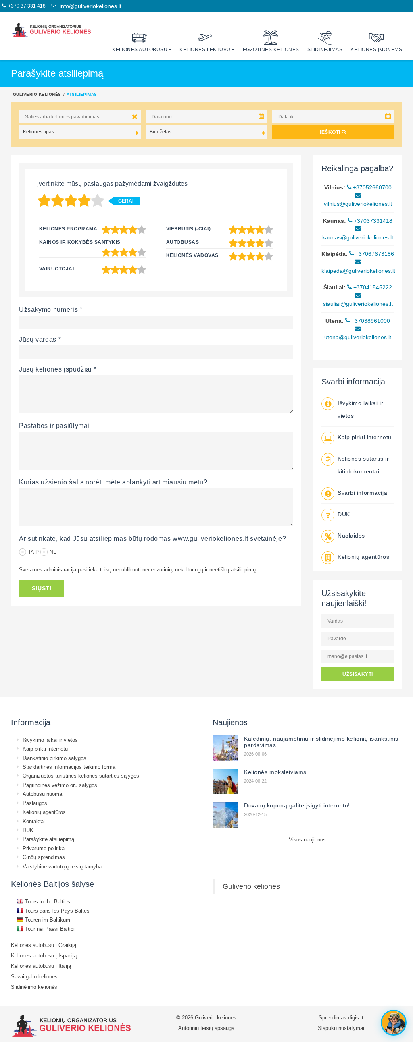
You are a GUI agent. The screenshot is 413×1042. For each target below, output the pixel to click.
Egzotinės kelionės (271, 49)
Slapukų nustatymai (341, 1028)
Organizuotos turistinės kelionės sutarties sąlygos (81, 775)
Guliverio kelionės (37, 94)
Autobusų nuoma (42, 794)
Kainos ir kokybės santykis (79, 242)
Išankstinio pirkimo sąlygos (54, 758)
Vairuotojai (56, 269)
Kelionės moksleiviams (275, 772)
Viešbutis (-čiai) (188, 229)
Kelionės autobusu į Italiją (41, 966)
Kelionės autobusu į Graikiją (43, 945)
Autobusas (182, 242)
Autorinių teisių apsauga (206, 1028)
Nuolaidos (351, 535)
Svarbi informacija (362, 493)
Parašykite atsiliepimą (48, 839)
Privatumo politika (44, 848)
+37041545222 (372, 287)
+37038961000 (370, 321)
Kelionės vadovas (192, 255)
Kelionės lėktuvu (205, 49)
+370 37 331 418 (26, 6)
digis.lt (355, 1017)
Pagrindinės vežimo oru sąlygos (60, 785)
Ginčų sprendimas (44, 857)
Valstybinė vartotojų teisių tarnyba (62, 866)
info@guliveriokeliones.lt (88, 6)
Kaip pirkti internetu (365, 437)
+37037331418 (372, 221)
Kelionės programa (68, 229)
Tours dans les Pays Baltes (56, 910)
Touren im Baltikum (46, 919)
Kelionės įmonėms (376, 49)
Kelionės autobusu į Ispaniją (44, 955)
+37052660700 (371, 187)
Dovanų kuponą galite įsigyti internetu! (297, 805)
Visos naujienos (307, 839)
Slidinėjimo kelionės (34, 987)
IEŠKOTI (331, 132)
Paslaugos (35, 803)
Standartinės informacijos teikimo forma (69, 767)
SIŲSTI (41, 588)
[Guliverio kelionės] (51, 30)
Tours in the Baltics (46, 901)
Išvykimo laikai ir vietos (50, 740)
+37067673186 (374, 254)
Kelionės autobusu (139, 49)
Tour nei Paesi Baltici (49, 929)
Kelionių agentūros (363, 557)
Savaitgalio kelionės (34, 976)
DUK (344, 514)
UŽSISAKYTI (357, 674)
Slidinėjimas (325, 49)
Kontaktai (34, 821)
